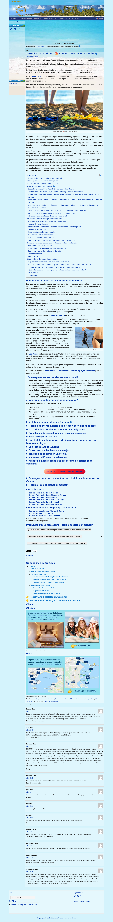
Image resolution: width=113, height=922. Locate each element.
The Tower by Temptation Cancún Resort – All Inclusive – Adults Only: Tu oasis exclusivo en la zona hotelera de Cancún (63, 206)
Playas (72, 699)
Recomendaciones (35, 254)
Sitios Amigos (13, 83)
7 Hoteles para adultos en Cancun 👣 (41, 186)
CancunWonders (15, 1)
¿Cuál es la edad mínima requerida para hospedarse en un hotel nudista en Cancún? (59, 264)
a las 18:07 (29, 832)
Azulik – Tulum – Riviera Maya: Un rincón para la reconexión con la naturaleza (57, 211)
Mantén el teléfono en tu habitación (41, 237)
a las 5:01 (29, 746)
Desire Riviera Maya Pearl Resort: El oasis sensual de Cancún (51, 189)
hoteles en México (57, 315)
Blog (37, 699)
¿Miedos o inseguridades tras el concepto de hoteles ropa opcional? (53, 240)
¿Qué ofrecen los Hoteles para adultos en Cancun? (47, 248)
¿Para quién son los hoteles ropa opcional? (43, 184)
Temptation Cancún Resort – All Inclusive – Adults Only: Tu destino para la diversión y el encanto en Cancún (65, 201)
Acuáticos (51, 699)
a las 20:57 (29, 711)
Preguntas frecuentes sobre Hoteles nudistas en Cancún (48, 262)
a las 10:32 (29, 778)
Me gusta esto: (33, 273)
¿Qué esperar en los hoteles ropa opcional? (43, 181)
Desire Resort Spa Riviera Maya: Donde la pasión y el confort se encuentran (56, 192)
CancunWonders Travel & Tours (64, 918)
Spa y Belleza (89, 699)
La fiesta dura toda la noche (38, 229)
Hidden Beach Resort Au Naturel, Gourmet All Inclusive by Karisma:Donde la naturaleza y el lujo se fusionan (64, 195)
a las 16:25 (29, 818)
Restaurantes (80, 699)
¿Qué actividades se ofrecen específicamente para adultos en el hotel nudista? (57, 270)
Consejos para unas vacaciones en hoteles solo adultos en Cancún (52, 243)
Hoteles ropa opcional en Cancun (39, 246)
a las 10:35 (29, 858)
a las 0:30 (29, 792)
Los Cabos (33, 354)
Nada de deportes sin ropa (38, 224)
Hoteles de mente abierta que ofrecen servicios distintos (47, 216)
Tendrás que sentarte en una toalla (41, 235)
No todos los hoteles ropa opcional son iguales (44, 219)
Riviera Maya (36, 76)
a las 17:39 (29, 846)
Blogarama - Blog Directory (83, 901)
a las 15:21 (29, 806)
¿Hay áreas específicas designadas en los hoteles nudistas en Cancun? (54, 267)
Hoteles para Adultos (51, 701)
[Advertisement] (64, 31)
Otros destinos (32, 256)
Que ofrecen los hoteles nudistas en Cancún (44, 251)
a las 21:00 (29, 730)
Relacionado (32, 275)
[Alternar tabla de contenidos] (100, 175)
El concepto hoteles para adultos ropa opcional (44, 178)
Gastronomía (59, 699)
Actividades (43, 699)
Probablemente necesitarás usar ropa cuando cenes (47, 221)
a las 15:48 (29, 872)
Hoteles (66, 699)
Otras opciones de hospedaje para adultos (42, 259)
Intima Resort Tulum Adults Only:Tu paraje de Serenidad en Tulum (52, 213)
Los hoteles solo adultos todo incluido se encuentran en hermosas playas (54, 227)
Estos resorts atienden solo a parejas (41, 232)
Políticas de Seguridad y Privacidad (24, 904)
